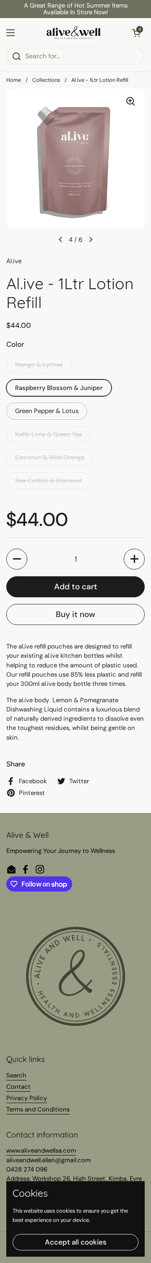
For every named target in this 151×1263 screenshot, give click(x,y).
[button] (136, 32)
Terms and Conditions (38, 1109)
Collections (46, 80)
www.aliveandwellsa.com (41, 1150)
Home (13, 80)
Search (16, 1075)
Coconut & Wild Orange (49, 457)
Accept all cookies (76, 1242)
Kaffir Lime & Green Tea (48, 434)
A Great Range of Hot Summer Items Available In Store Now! (76, 9)
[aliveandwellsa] (73, 32)
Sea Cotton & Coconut (48, 480)
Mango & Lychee (39, 365)
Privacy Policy (26, 1098)
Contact (18, 1087)
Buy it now (75, 614)
